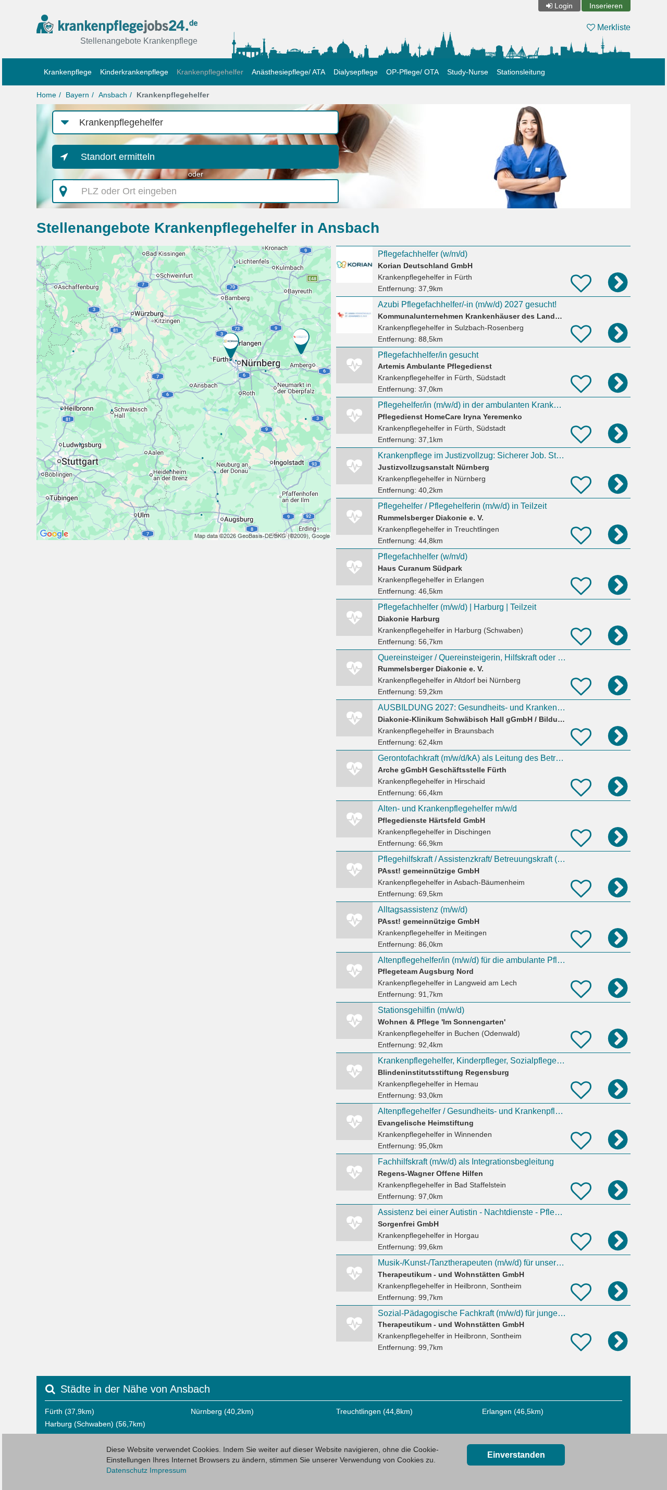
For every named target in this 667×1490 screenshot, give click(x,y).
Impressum (168, 1470)
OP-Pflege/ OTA (412, 72)
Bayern (77, 95)
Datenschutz (126, 1470)
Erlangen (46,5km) (513, 1411)
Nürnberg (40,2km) (222, 1411)
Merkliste (613, 27)
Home (46, 95)
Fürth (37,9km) (69, 1411)
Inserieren (606, 6)
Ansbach (112, 95)
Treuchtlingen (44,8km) (374, 1411)
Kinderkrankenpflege (134, 72)
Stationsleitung (521, 72)
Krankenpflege (68, 72)
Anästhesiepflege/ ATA (288, 72)
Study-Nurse (467, 72)
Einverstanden (516, 1454)
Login (563, 6)
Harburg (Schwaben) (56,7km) (95, 1424)
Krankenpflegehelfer (210, 72)
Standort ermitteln (118, 157)
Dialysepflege (356, 72)
